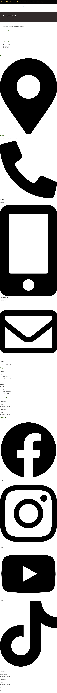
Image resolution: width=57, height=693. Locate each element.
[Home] (3, 17)
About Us (3, 401)
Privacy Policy (4, 404)
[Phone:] (28, 197)
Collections (3, 374)
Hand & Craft (6, 381)
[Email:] (28, 359)
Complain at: (4, 298)
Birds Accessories (6, 44)
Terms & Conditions (5, 406)
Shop (2, 373)
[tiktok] (3, 37)
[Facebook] (3, 32)
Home (2, 371)
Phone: (2, 199)
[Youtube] (3, 36)
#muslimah (12, 17)
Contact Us (3, 403)
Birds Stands (5, 46)
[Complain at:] (28, 296)
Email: (2, 361)
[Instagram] (3, 34)
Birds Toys (5, 47)
